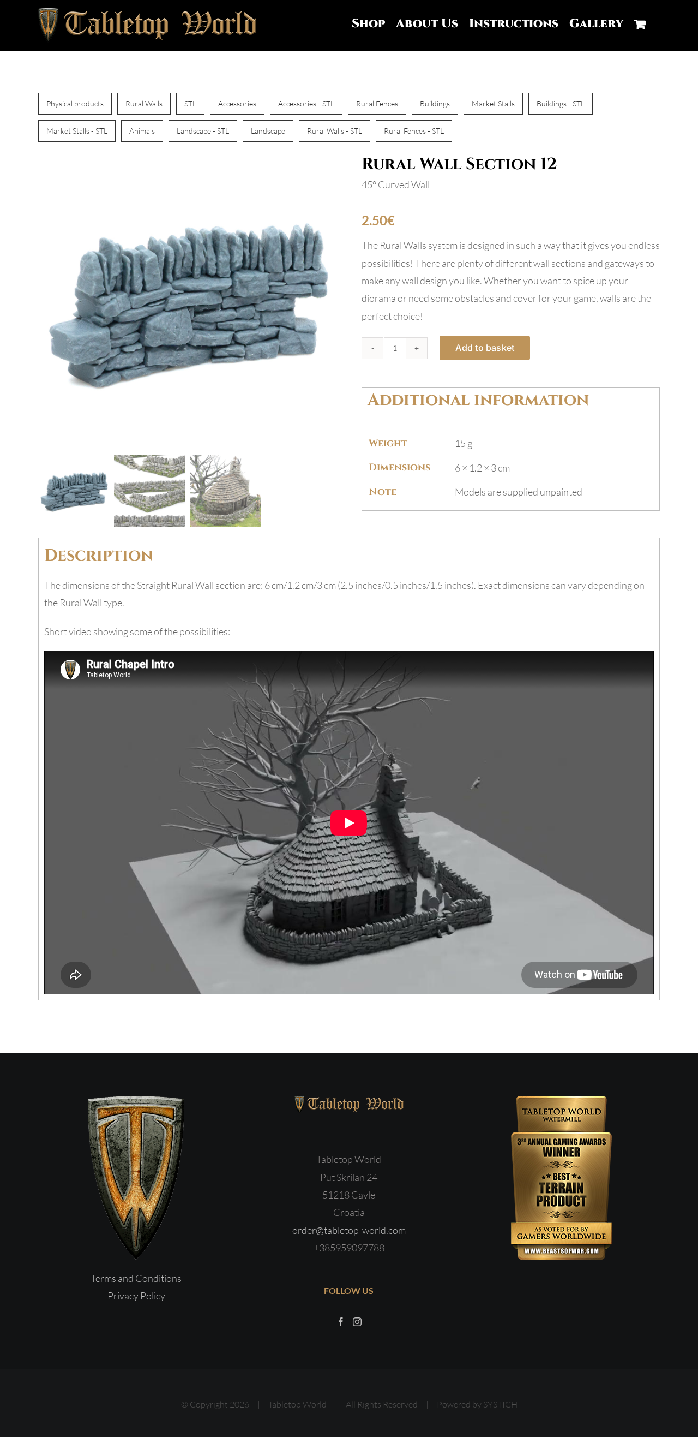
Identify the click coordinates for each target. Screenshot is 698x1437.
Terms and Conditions (136, 1278)
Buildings (435, 103)
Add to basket (484, 347)
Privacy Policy (136, 1296)
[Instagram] (357, 1321)
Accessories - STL (306, 103)
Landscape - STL (203, 130)
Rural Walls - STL (334, 130)
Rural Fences (377, 103)
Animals (142, 130)
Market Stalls (493, 103)
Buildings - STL (561, 103)
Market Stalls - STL (76, 130)
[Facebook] (340, 1321)
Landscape (268, 130)
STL (190, 103)
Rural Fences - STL (414, 130)
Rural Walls (144, 103)
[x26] (187, 302)
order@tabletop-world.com (349, 1230)
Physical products (75, 103)
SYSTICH (500, 1404)
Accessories (237, 103)
